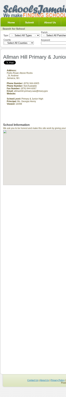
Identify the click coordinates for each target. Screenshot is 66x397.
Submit (29, 22)
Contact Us (32, 380)
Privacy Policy (58, 380)
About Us (50, 22)
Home (11, 22)
